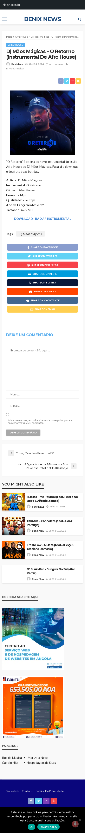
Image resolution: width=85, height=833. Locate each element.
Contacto (27, 791)
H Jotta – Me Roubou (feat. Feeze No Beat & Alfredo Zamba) (52, 498)
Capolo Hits (10, 762)
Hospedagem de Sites (41, 762)
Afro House (15, 44)
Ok (31, 826)
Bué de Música (12, 757)
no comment (56, 64)
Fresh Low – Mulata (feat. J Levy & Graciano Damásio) (50, 547)
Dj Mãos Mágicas (15, 68)
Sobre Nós (12, 791)
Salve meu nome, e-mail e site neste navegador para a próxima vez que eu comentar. (40, 421)
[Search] (79, 19)
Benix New (17, 64)
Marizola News (38, 757)
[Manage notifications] (75, 824)
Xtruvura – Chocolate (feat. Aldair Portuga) (49, 523)
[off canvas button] (4, 19)
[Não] (80, 820)
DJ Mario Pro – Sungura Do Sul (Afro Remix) (51, 571)
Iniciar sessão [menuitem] (11, 4)
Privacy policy (48, 826)
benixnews (38, 506)
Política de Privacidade (50, 791)
